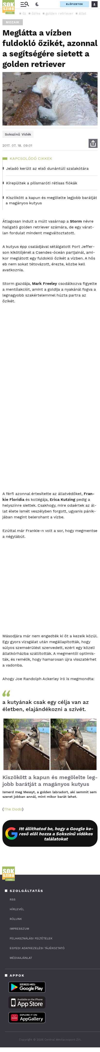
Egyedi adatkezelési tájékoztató (37, 948)
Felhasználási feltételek (31, 938)
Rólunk (16, 919)
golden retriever (59, 13)
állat (82, 13)
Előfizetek (74, 4)
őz (24, 13)
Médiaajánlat (21, 958)
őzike (36, 13)
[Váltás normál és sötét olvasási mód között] (37, 4)
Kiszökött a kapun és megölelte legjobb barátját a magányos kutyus (50, 780)
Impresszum (19, 928)
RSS (13, 899)
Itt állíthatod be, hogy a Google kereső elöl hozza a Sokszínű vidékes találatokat (56, 833)
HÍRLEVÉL (17, 909)
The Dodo (13, 809)
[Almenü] (24, 4)
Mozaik (12, 22)
